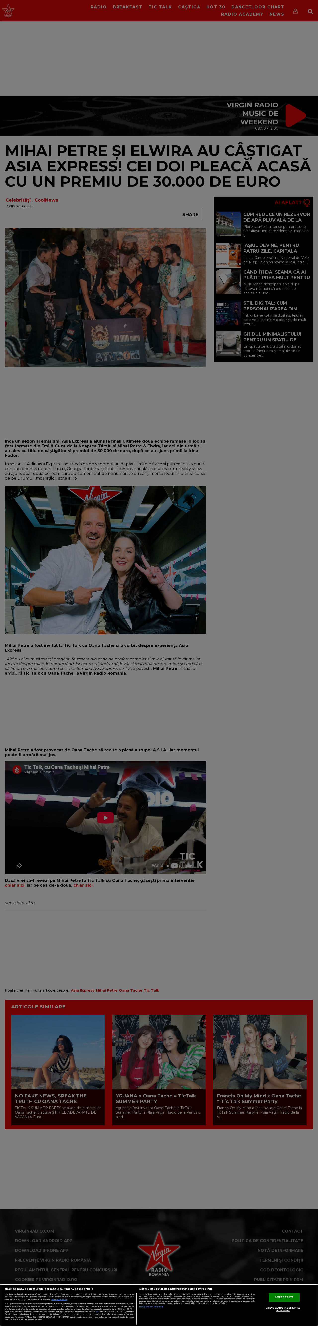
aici (97, 1312)
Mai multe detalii (59, 1299)
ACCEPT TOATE (284, 1297)
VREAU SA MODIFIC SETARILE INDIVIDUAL (283, 1309)
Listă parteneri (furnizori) (151, 1307)
